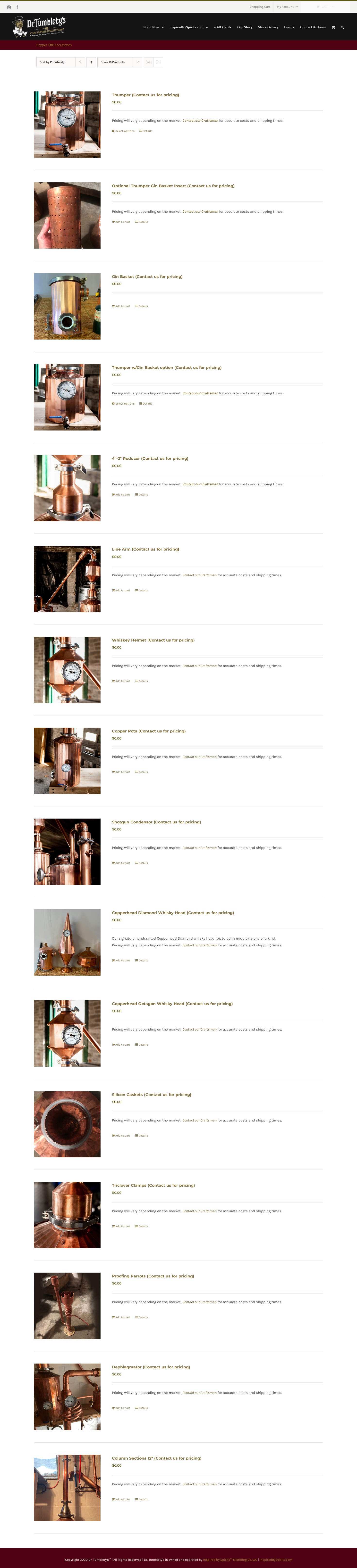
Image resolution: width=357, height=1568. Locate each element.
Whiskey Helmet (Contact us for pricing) (153, 640)
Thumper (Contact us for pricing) (145, 95)
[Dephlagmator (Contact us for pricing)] (67, 1397)
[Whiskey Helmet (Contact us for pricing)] (67, 670)
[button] (342, 26)
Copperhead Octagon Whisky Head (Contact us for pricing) (172, 1003)
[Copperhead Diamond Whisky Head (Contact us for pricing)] (67, 942)
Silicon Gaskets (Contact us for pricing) (151, 1094)
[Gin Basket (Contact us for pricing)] (67, 306)
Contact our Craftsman (200, 211)
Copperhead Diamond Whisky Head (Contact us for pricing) (173, 912)
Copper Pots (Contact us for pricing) (149, 731)
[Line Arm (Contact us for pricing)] (67, 579)
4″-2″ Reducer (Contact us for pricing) (150, 458)
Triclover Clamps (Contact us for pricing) (153, 1185)
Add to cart (122, 222)
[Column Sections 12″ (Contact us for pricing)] (67, 1488)
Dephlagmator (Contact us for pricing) (151, 1367)
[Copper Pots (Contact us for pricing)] (67, 761)
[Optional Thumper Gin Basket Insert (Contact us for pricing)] (67, 215)
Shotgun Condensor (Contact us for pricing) (156, 822)
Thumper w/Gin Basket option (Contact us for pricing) (167, 367)
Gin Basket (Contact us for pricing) (147, 276)
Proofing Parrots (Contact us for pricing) (153, 1276)
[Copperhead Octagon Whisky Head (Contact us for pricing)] (67, 1033)
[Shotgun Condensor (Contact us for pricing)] (67, 852)
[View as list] (158, 62)
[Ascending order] (91, 62)
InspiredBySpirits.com (276, 1559)
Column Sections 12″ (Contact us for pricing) (157, 1458)
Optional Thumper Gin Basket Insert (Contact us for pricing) (173, 186)
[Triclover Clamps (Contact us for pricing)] (67, 1215)
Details (147, 131)
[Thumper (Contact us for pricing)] (67, 124)
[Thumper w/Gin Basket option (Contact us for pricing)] (67, 397)
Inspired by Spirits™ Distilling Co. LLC (230, 1559)
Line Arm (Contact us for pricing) (145, 549)
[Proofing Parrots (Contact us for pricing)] (67, 1306)
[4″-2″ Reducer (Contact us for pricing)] (67, 488)
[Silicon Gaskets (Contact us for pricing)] (67, 1124)
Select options (125, 131)
